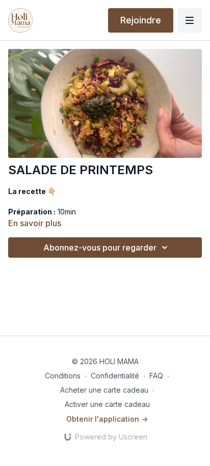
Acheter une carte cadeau (104, 390)
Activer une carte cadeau (107, 404)
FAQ (156, 375)
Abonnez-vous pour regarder (99, 247)
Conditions (63, 375)
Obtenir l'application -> (107, 419)
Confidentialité (115, 375)
